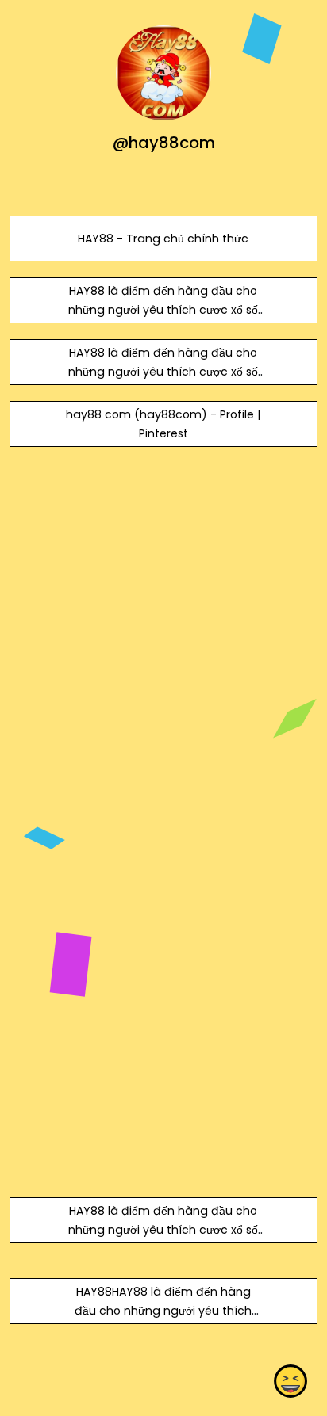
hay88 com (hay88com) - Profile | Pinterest (163, 423)
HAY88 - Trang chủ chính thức (163, 238)
